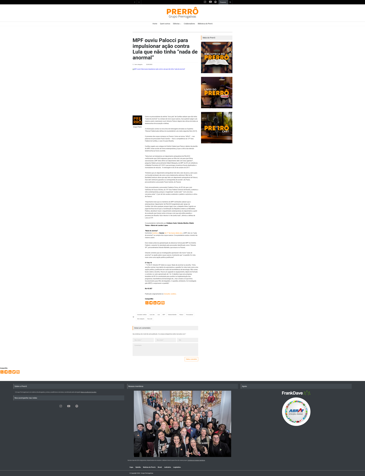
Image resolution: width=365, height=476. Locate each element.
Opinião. (138, 467)
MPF (164, 314)
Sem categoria (138, 64)
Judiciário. (167, 467)
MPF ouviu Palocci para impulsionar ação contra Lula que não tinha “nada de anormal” (165, 49)
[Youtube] (69, 406)
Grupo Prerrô (137, 127)
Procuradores (189, 314)
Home (155, 24)
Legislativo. (177, 467)
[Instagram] (61, 406)
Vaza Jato (149, 319)
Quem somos (165, 24)
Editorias (176, 24)
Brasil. (160, 467)
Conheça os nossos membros (196, 460)
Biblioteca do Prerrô (205, 24)
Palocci (181, 314)
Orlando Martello (172, 314)
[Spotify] (77, 406)
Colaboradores (189, 24)
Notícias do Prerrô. (149, 467)
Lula (159, 314)
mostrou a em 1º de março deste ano (167, 233)
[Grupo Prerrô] (137, 120)
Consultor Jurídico (170, 294)
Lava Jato (152, 314)
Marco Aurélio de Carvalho (88, 392)
